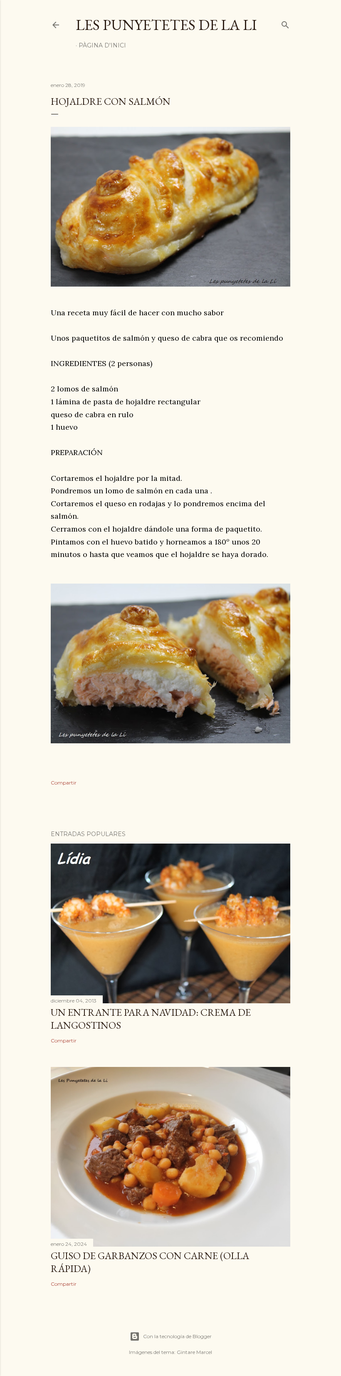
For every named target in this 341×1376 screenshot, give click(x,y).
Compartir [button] (64, 783)
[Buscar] (285, 23)
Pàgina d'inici (102, 45)
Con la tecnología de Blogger (177, 1336)
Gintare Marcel (194, 1352)
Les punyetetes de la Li (166, 25)
